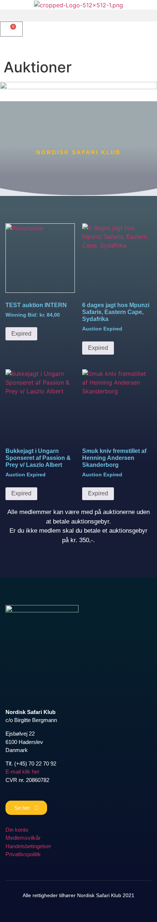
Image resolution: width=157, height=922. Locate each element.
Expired (21, 333)
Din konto (16, 830)
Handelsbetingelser (28, 846)
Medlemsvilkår (23, 838)
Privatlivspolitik (23, 854)
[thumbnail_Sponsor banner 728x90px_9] (78, 87)
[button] (78, 16)
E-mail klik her (22, 771)
